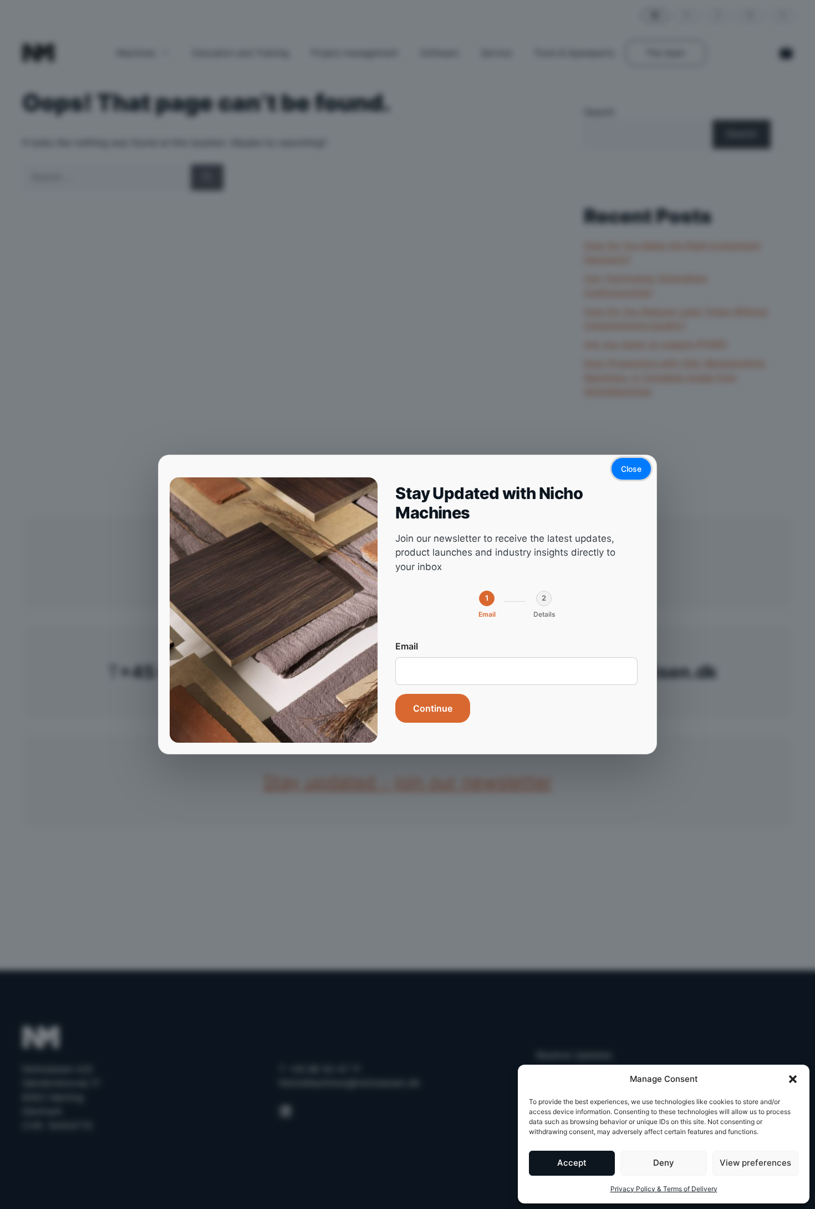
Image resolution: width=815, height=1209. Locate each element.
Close (631, 468)
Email (406, 646)
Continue (432, 708)
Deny (663, 1162)
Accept (572, 1162)
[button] (792, 1079)
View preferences (755, 1162)
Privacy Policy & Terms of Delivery (663, 1189)
